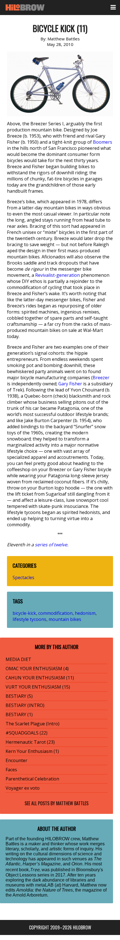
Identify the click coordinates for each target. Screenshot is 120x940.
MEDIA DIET (18, 659)
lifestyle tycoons (29, 619)
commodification (55, 613)
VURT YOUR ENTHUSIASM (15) (38, 687)
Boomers (102, 142)
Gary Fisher (70, 384)
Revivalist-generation (57, 275)
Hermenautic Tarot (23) (30, 742)
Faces (11, 770)
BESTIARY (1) (19, 714)
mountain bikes (65, 619)
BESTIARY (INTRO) (25, 705)
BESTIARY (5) (19, 696)
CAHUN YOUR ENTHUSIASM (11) (40, 678)
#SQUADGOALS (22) (26, 733)
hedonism (85, 613)
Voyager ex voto (23, 788)
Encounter (16, 760)
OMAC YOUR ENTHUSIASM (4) (37, 668)
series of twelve (51, 545)
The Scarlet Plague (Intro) (32, 724)
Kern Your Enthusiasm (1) (32, 751)
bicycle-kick (24, 613)
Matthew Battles (72, 803)
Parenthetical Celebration (32, 779)
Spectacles (23, 577)
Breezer (101, 377)
